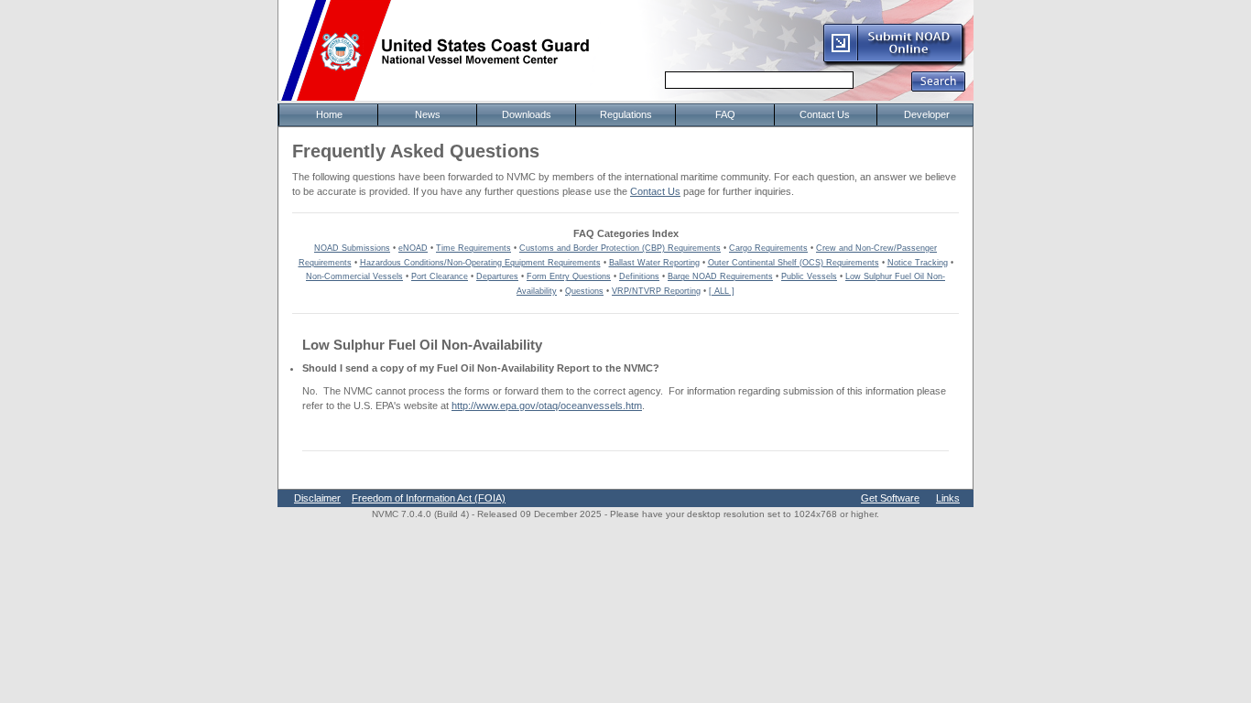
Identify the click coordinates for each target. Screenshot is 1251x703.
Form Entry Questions (569, 276)
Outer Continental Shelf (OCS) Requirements (793, 262)
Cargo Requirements (768, 248)
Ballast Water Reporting (654, 262)
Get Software (890, 497)
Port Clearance (439, 276)
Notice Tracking (917, 262)
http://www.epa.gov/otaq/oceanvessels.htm (546, 405)
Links (948, 497)
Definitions (639, 276)
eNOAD (413, 248)
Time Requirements (473, 248)
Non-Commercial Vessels (354, 276)
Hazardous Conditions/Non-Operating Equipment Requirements (480, 262)
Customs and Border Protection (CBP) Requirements (620, 248)
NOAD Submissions (352, 248)
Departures (497, 276)
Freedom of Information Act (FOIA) (429, 497)
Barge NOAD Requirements (720, 276)
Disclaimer (317, 497)
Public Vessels (809, 276)
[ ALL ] (721, 291)
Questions (584, 291)
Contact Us (655, 191)
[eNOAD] (894, 63)
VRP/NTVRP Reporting (656, 291)
